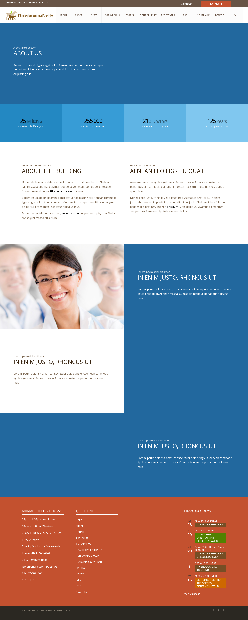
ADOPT (79, 525)
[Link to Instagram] (218, 610)
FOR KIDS (80, 567)
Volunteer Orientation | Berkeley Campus (208, 538)
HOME (79, 520)
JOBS (78, 579)
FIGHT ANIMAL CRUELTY (87, 555)
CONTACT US (82, 537)
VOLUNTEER (82, 591)
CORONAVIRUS (83, 543)
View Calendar (192, 593)
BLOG (79, 585)
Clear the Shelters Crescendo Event (210, 555)
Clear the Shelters (210, 524)
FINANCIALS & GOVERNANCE (90, 561)
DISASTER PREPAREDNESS (89, 549)
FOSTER (80, 573)
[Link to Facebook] (213, 610)
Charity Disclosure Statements (41, 546)
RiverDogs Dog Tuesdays (207, 568)
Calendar (186, 4)
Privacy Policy (30, 539)
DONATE (80, 532)
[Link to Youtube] (223, 610)
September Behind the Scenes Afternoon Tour (209, 583)
